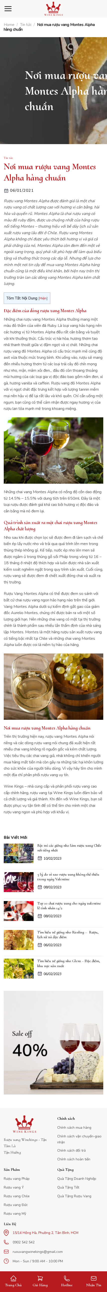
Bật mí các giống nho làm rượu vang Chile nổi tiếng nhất (69, 848)
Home (9, 24)
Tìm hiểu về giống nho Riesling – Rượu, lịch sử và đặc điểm (68, 934)
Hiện (43, 298)
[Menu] (8, 8)
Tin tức (26, 24)
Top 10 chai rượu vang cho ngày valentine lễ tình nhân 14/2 (69, 906)
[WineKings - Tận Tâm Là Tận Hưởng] (53, 8)
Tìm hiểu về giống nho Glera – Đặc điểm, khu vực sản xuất (68, 963)
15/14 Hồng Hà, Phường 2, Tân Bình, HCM (45, 1232)
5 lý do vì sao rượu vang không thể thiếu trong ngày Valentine (68, 877)
